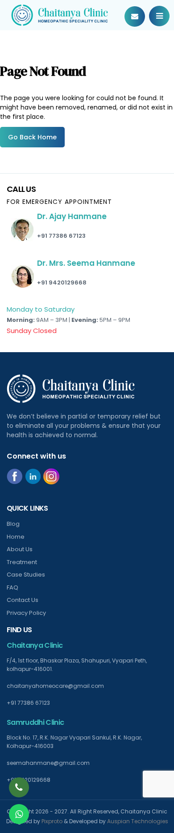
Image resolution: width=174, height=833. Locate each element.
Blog (13, 524)
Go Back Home (32, 137)
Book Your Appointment (134, 16)
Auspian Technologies (137, 821)
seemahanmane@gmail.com (48, 763)
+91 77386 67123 (61, 236)
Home (16, 536)
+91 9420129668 (62, 282)
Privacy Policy (26, 613)
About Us (20, 549)
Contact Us (22, 600)
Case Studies (26, 574)
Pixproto (51, 821)
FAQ (12, 587)
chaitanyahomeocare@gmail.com (55, 686)
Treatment (22, 562)
